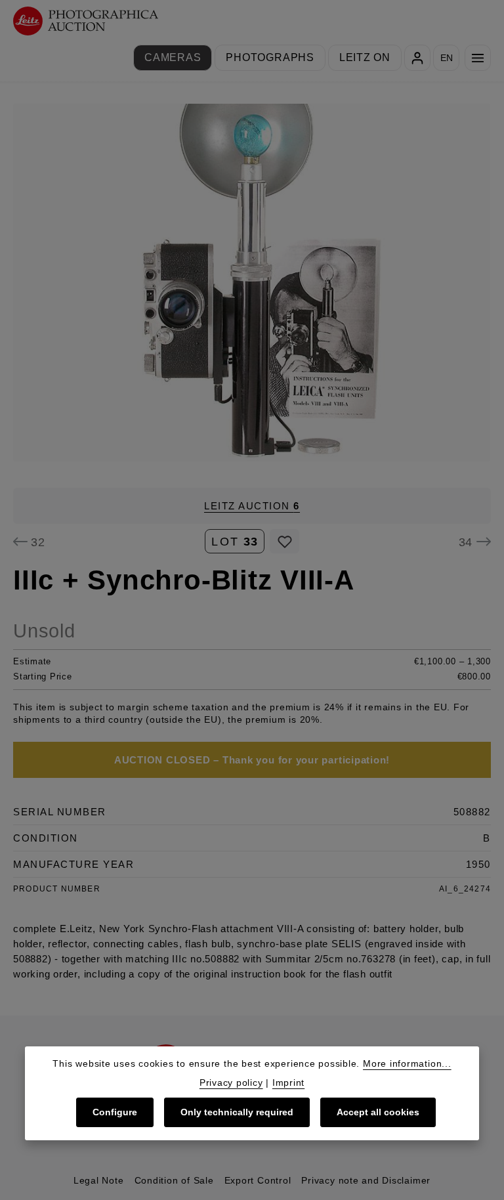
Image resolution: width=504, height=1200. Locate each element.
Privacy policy (231, 1082)
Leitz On (364, 57)
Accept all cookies (378, 1112)
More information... (407, 1063)
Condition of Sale (174, 1180)
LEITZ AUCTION (252, 505)
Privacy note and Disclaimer (365, 1180)
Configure (115, 1112)
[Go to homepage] (85, 21)
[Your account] (417, 58)
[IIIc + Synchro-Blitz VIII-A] (251, 282)
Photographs (270, 57)
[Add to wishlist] (284, 541)
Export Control (257, 1180)
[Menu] (478, 58)
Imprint (288, 1082)
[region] (252, 282)
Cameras (172, 57)
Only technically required (236, 1112)
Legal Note (99, 1180)
